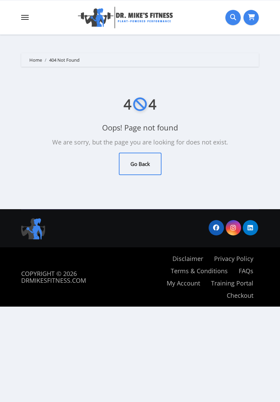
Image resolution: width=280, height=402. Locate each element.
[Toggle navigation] (25, 17)
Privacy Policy (233, 258)
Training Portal (232, 283)
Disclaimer (187, 258)
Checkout (240, 295)
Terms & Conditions (199, 271)
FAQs (246, 271)
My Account (183, 283)
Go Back (140, 163)
